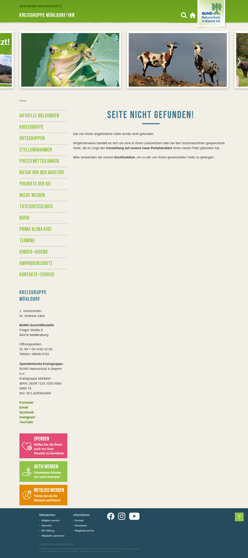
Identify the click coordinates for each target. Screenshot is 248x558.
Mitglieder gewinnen (53, 535)
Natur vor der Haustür (41, 172)
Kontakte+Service (37, 274)
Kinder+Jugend (33, 252)
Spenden (46, 525)
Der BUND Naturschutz (40, 6)
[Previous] (9, 61)
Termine (27, 240)
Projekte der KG (34, 184)
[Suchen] (184, 15)
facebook (26, 412)
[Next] (239, 61)
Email (23, 407)
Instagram (27, 417)
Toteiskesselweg (36, 206)
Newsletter (81, 525)
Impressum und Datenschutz (56, 544)
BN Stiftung (47, 530)
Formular (26, 402)
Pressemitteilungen (39, 161)
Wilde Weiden (32, 195)
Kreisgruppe (31, 127)
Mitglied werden (50, 520)
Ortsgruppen (32, 138)
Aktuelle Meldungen (39, 115)
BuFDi (24, 218)
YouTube (26, 422)
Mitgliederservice (84, 530)
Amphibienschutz (35, 263)
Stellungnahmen (35, 150)
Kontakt (79, 520)
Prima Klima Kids (35, 229)
